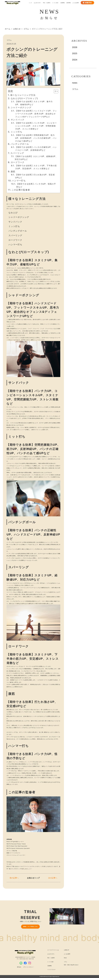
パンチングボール (20, 144)
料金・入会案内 (46, 2)
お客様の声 (66, 950)
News (65, 957)
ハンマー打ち (19, 180)
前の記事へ (14, 878)
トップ (30, 2)
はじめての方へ (37, 2)
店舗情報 (62, 2)
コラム (75, 89)
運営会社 (19, 967)
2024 (74, 59)
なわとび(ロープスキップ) (24, 98)
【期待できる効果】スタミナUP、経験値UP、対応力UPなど (36, 157)
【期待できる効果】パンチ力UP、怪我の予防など (36, 185)
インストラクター (51, 969)
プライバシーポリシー (28, 967)
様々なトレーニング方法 (23, 95)
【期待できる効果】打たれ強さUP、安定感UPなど (35, 176)
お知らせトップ (33, 878)
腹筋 (13, 171)
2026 (74, 47)
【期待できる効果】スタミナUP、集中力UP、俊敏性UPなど (34, 103)
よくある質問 (76, 2)
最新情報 (69, 2)
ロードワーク (17, 162)
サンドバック (17, 119)
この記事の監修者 (21, 190)
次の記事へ (52, 878)
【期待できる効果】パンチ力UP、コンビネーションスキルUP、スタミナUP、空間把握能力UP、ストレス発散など (36, 126)
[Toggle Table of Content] (55, 91)
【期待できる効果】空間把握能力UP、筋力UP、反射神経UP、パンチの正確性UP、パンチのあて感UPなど (36, 138)
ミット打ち (16, 131)
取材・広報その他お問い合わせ (71, 964)
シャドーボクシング (21, 107)
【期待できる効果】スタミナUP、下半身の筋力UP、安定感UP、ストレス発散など (36, 167)
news (74, 82)
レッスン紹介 (55, 2)
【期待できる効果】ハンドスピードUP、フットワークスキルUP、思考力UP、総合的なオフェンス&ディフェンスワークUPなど (36, 114)
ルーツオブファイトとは (53, 950)
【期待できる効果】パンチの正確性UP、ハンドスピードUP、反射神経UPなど (36, 148)
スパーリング (17, 153)
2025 (74, 53)
